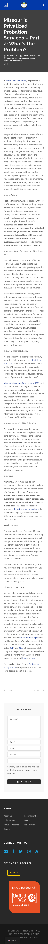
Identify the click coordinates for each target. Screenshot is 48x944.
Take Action (29, 824)
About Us (8, 815)
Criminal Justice (14, 58)
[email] (6, 851)
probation (17, 60)
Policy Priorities (31, 815)
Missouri (26, 58)
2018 (21, 647)
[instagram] (29, 851)
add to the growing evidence (25, 509)
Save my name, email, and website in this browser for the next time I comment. (23, 770)
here (24, 658)
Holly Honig (12, 56)
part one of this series (16, 80)
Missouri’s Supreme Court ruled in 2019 (21, 383)
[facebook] (13, 851)
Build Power (9, 820)
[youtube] (36, 851)
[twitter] (21, 851)
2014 (12, 647)
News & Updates (11, 824)
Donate (7, 829)
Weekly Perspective (32, 56)
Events (27, 820)
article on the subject (29, 637)
